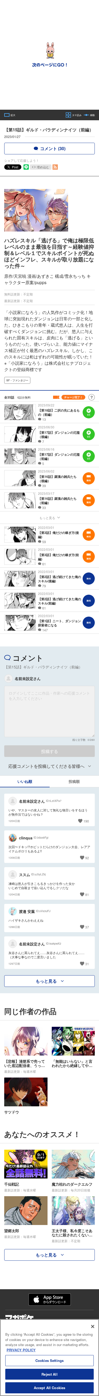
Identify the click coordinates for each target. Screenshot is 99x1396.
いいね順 (24, 781)
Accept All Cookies (49, 1387)
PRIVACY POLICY (21, 1349)
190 (86, 821)
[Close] (92, 1326)
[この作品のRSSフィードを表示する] (55, 167)
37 (87, 927)
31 (87, 964)
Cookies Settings (49, 1360)
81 (87, 894)
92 (87, 858)
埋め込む (43, 167)
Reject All (49, 1374)
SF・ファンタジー (17, 380)
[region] (49, 1357)
